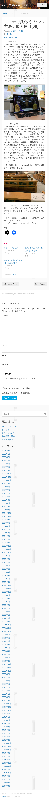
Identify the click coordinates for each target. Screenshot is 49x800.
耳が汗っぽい (7, 439)
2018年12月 (7, 743)
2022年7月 (6, 601)
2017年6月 (6, 769)
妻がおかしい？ (8, 432)
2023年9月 (6, 555)
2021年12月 (7, 624)
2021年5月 (6, 647)
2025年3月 (6, 503)
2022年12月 (7, 585)
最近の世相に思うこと (13, 248)
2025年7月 (6, 490)
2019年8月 (6, 716)
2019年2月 (6, 736)
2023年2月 (6, 578)
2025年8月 (6, 486)
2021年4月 (6, 651)
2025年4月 (6, 499)
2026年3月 (6, 463)
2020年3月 (6, 693)
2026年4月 (6, 460)
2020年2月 (6, 697)
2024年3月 (6, 536)
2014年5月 (6, 782)
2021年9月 (6, 634)
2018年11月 (7, 746)
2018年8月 (6, 753)
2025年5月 (6, 496)
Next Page (39, 284)
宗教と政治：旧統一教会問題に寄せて (34, 249)
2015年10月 (7, 772)
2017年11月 (7, 766)
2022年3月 (6, 615)
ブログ (14, 275)
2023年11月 (7, 549)
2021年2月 (6, 657)
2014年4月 (6, 785)
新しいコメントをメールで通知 (17, 388)
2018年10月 (7, 749)
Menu (43, 4)
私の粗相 (5, 429)
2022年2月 (6, 618)
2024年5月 (6, 529)
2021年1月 (6, 661)
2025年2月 (6, 506)
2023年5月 (6, 568)
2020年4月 (6, 690)
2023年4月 (6, 572)
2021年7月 (6, 641)
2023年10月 (7, 552)
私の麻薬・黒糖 (8, 436)
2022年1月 (6, 621)
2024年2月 (6, 539)
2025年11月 (7, 476)
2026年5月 (6, 457)
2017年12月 (7, 762)
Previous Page (11, 284)
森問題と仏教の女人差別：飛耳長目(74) (13, 261)
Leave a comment (10, 37)
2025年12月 (7, 473)
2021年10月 (7, 631)
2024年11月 (7, 516)
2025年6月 (6, 493)
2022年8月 (6, 598)
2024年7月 (6, 522)
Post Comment (10, 398)
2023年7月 (6, 562)
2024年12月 (7, 513)
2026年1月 (6, 470)
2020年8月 (6, 677)
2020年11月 (7, 667)
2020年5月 (6, 687)
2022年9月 (6, 595)
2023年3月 (6, 575)
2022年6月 (6, 605)
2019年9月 (6, 713)
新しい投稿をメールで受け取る (17, 393)
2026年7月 (6, 450)
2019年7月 (6, 720)
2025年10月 (7, 480)
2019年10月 (7, 710)
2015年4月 (6, 776)
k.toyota (9, 34)
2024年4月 (6, 532)
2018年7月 (6, 756)
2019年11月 (7, 707)
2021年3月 (6, 654)
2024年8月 (6, 519)
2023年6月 (6, 565)
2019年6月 (6, 723)
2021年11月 (7, 628)
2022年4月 (6, 611)
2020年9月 (6, 674)
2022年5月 (6, 608)
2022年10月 (7, 591)
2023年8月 (6, 559)
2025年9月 (6, 483)
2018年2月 (6, 759)
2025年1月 (6, 509)
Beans (4, 796)
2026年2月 (6, 467)
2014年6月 (6, 779)
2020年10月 (7, 670)
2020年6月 (6, 684)
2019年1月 (6, 739)
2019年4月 (6, 730)
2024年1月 (6, 542)
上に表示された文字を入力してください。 (19, 378)
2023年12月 (7, 545)
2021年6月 (6, 644)
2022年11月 (7, 588)
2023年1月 (6, 582)
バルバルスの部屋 (15, 4)
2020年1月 (6, 700)
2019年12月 (7, 703)
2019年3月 (6, 733)
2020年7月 (6, 680)
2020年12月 (7, 664)
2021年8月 (6, 638)
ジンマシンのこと (9, 426)
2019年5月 (6, 726)
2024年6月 (6, 526)
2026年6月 (6, 453)
